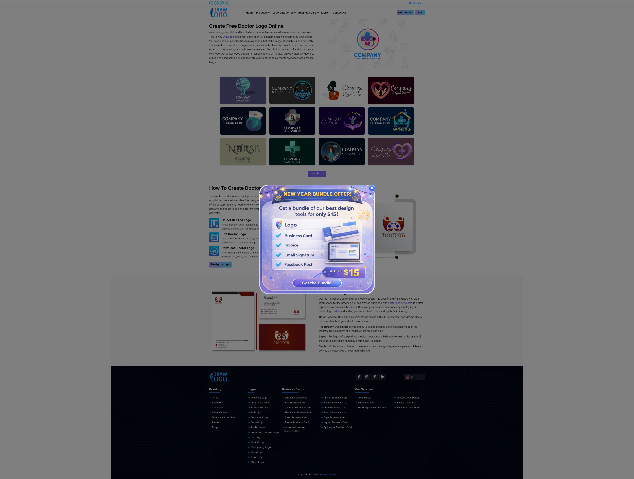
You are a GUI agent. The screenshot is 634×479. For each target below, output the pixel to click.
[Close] (372, 188)
